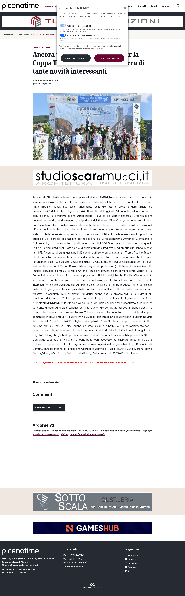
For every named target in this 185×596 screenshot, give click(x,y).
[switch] (63, 35)
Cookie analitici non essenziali (82, 35)
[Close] (125, 8)
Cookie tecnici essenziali (79, 26)
